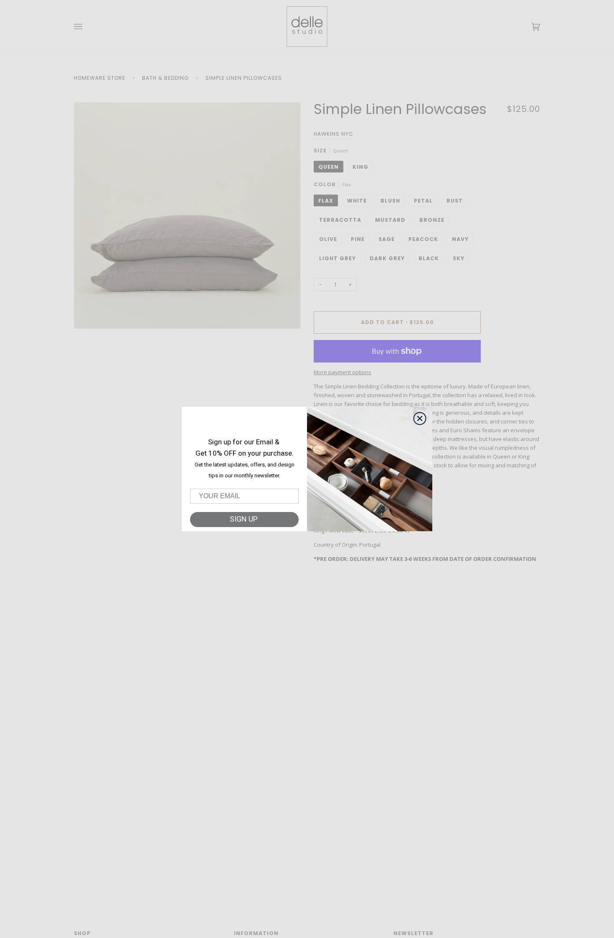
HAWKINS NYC (333, 133)
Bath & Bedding (165, 77)
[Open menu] (86, 26)
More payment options (342, 372)
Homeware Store (99, 77)
